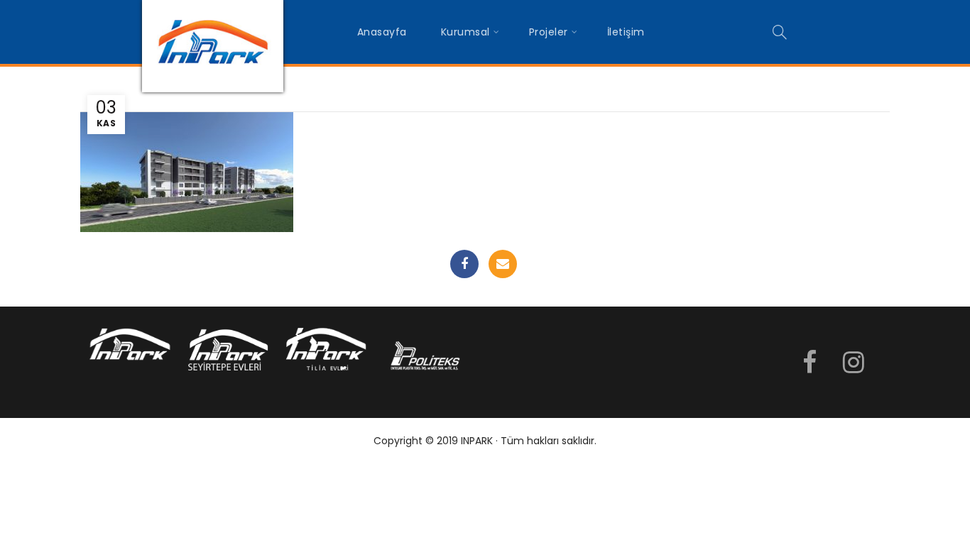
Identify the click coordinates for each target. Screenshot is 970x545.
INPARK (477, 441)
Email (503, 264)
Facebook (464, 264)
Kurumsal (465, 32)
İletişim (626, 32)
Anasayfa (382, 32)
